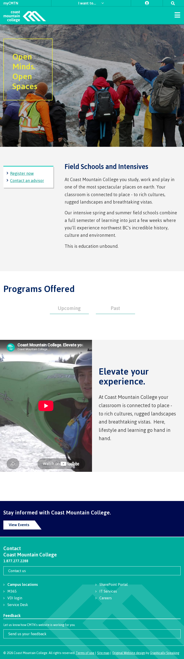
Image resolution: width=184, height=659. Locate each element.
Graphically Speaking (164, 653)
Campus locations (22, 584)
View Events (19, 524)
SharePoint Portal (113, 584)
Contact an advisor (27, 180)
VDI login (14, 598)
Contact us (17, 570)
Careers (105, 598)
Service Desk (17, 604)
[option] (92, 85)
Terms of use (85, 653)
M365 (12, 591)
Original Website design (128, 653)
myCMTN (10, 3)
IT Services (108, 591)
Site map (103, 653)
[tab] (69, 307)
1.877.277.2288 (15, 561)
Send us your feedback (27, 633)
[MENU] (177, 14)
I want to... (87, 3)
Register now (22, 173)
